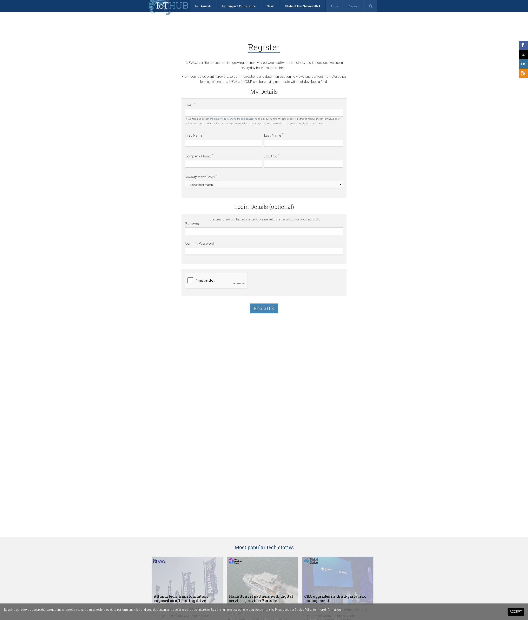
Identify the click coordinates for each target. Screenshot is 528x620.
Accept (516, 612)
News (270, 6)
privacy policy (221, 119)
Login (334, 6)
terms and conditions (245, 119)
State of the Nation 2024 (302, 6)
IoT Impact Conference (239, 6)
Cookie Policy (303, 609)
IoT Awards (203, 6)
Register (353, 6)
